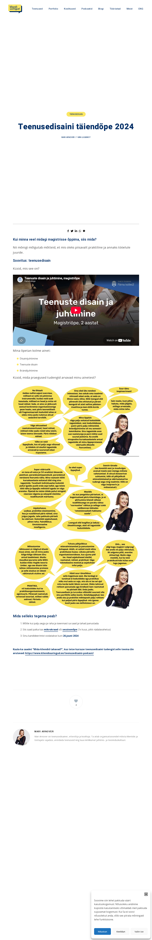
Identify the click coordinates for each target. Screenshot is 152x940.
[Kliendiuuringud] (15, 8)
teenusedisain (76, 114)
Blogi (101, 8)
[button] (146, 894)
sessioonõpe (69, 629)
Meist (130, 8)
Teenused (37, 8)
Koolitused (70, 8)
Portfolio (53, 8)
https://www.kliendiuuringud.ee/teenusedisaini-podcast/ (59, 653)
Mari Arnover (68, 137)
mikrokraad (51, 629)
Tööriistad (115, 8)
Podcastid (86, 8)
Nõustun (102, 931)
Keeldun (121, 931)
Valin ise (139, 931)
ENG (140, 8)
